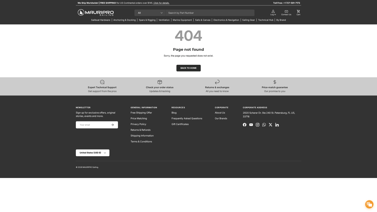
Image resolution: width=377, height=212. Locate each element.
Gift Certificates (180, 124)
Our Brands (221, 118)
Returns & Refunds (141, 129)
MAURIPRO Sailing (90, 167)
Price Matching (139, 118)
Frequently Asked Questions (187, 118)
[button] (298, 13)
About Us (220, 112)
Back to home (189, 68)
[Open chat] (369, 204)
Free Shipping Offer (141, 112)
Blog (174, 112)
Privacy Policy (138, 124)
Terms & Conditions (141, 141)
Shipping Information (142, 135)
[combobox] (194, 13)
